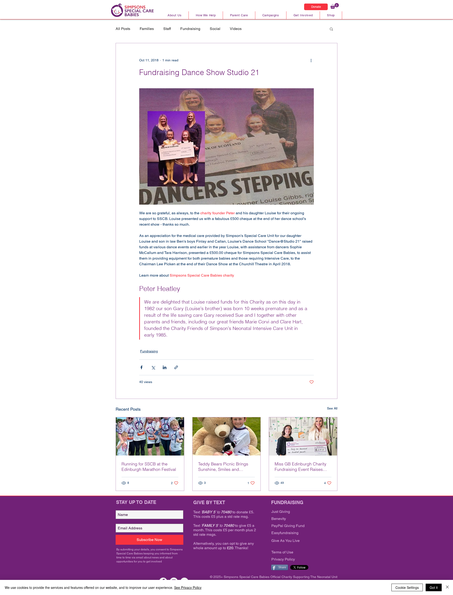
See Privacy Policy (187, 587)
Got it (434, 587)
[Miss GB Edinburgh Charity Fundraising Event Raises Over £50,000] (303, 436)
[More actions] (311, 60)
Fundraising (190, 28)
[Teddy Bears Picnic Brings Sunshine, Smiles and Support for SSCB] (227, 436)
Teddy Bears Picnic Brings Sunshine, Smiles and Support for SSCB (223, 466)
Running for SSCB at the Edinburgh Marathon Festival (149, 466)
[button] (331, 29)
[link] (334, 6)
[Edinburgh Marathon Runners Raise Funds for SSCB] (150, 436)
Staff (167, 28)
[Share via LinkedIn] (164, 367)
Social (215, 28)
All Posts (123, 28)
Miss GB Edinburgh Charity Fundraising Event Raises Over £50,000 (300, 466)
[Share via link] (176, 367)
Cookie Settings (407, 587)
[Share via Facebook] (141, 367)
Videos (236, 28)
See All (332, 408)
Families (147, 28)
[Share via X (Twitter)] (153, 367)
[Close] (447, 587)
